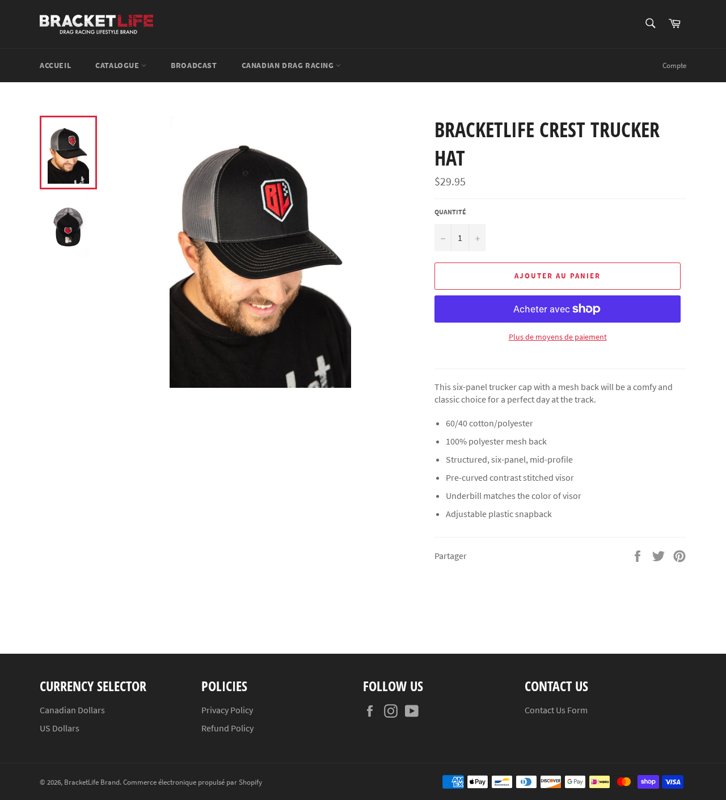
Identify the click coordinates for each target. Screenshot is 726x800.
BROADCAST (194, 65)
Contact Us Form (556, 710)
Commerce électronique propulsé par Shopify (192, 781)
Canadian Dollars (72, 710)
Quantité (450, 212)
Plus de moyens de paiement (558, 337)
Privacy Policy (227, 710)
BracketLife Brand (92, 781)
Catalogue (118, 65)
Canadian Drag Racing (289, 65)
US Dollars (59, 728)
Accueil (55, 65)
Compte (674, 65)
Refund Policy (227, 728)
